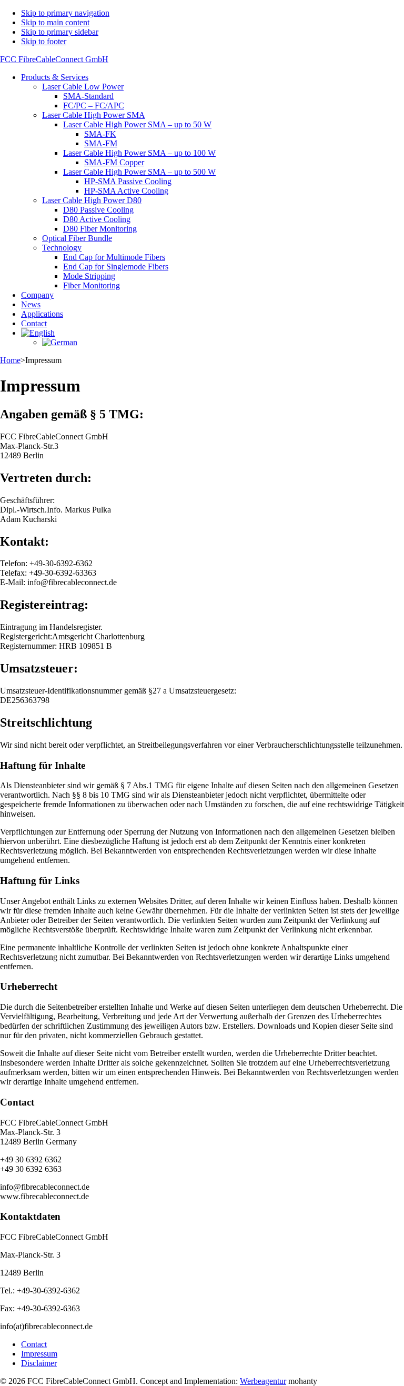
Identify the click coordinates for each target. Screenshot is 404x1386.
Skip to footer (43, 41)
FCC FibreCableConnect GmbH (54, 59)
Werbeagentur (263, 1381)
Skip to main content (55, 22)
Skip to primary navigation (65, 12)
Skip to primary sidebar (59, 31)
